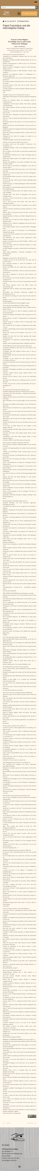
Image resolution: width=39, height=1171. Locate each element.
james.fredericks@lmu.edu (16, 52)
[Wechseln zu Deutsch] (35, 2)
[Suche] (36, 7)
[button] (19, 13)
